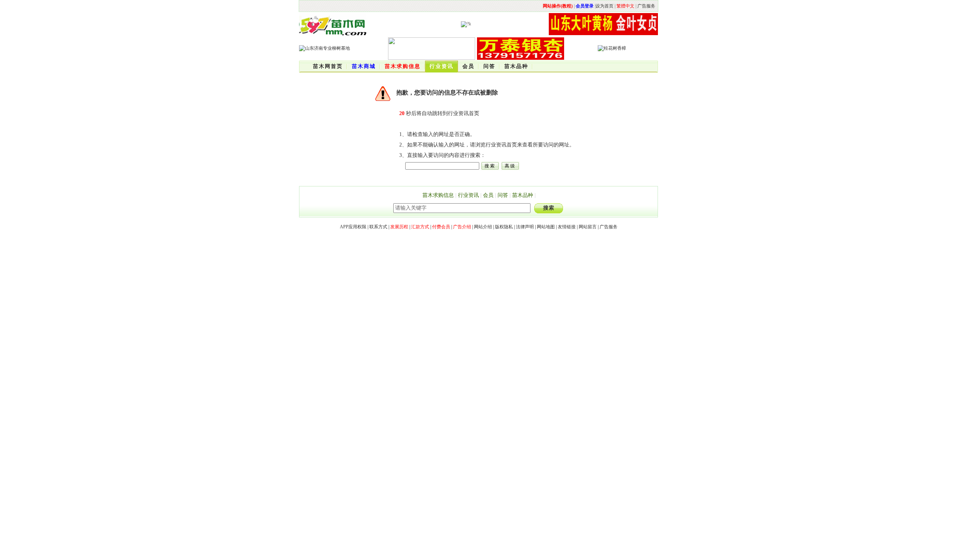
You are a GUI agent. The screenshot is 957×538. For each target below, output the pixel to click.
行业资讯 (468, 195)
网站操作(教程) (558, 6)
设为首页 (604, 6)
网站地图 (546, 226)
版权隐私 (504, 226)
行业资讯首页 (463, 113)
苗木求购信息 (438, 195)
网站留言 (588, 226)
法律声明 (525, 226)
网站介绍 (483, 226)
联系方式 (378, 226)
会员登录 (585, 6)
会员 (488, 195)
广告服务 (646, 6)
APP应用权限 (353, 226)
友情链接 (567, 226)
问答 (503, 195)
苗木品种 (522, 195)
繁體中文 (625, 6)
